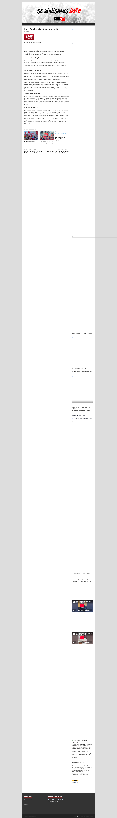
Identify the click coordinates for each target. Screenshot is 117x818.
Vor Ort (45, 24)
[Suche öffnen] (92, 24)
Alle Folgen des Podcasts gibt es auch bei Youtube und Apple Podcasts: (81, 581)
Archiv (25, 809)
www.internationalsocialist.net (85, 744)
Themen (37, 24)
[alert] (82, 418)
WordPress (85, 816)
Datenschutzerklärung (29, 799)
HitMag (91, 816)
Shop (67, 24)
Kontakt (61, 24)
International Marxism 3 (86, 410)
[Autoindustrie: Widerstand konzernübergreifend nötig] (47, 136)
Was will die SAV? (29, 24)
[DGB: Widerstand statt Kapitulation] (31, 136)
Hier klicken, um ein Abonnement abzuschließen (82, 371)
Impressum (26, 802)
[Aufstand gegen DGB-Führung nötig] (62, 134)
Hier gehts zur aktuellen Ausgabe (79, 368)
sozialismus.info (34, 816)
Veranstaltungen (53, 24)
